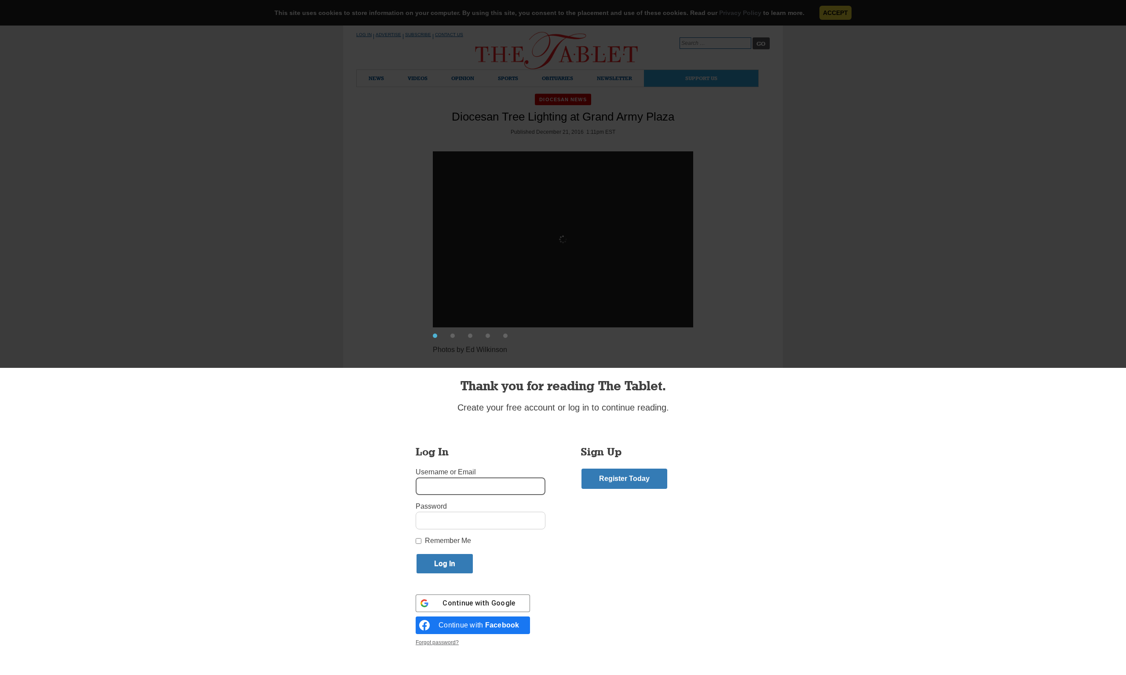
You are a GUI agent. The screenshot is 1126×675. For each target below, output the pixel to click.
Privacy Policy (740, 12)
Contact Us (449, 34)
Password (431, 506)
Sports (508, 78)
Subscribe (418, 34)
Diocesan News (562, 99)
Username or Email (446, 472)
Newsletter (614, 78)
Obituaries (557, 78)
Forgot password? (437, 642)
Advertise (388, 34)
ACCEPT (835, 12)
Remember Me (448, 540)
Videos (418, 78)
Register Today (624, 478)
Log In (364, 34)
